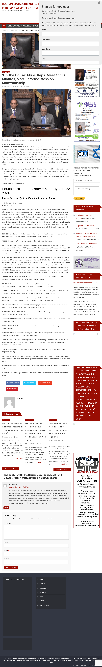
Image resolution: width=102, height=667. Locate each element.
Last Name (46, 49)
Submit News (95, 665)
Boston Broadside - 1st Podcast (86, 244)
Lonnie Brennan (53, 443)
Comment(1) (26, 86)
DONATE (16, 26)
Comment (8, 523)
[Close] (99, 2)
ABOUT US (43, 597)
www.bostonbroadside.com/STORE (86, 283)
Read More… (19, 458)
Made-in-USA (44, 605)
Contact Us (84, 665)
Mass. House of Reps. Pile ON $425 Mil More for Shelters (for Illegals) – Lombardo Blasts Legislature (59, 430)
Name (6, 543)
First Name (46, 39)
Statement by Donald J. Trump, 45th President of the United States (63, 469)
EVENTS (42, 601)
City (43, 59)
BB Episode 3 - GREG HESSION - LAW (88, 226)
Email (6, 551)
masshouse (6, 72)
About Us (76, 665)
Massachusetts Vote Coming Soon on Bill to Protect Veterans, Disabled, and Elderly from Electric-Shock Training (12, 469)
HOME (9, 26)
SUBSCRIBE (26, 26)
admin (18, 86)
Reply (6, 508)
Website (7, 559)
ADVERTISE (36, 26)
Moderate (13, 485)
